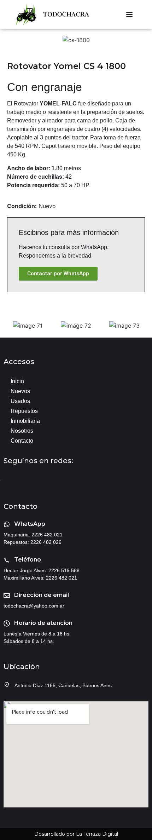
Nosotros (22, 431)
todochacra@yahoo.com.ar (34, 606)
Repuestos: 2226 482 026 (33, 542)
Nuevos (20, 391)
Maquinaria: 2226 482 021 (33, 534)
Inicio (17, 381)
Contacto (22, 441)
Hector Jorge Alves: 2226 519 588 (42, 570)
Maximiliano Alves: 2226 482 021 (40, 578)
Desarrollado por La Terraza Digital (76, 834)
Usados (20, 401)
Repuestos (24, 411)
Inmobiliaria (25, 421)
